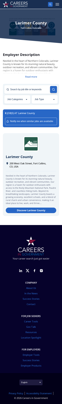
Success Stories (31, 298)
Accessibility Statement (39, 393)
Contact (31, 304)
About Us (31, 288)
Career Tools (31, 321)
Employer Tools (31, 354)
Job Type (39, 99)
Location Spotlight (31, 337)
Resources (31, 332)
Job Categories (15, 99)
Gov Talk (31, 326)
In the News (31, 293)
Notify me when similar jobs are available (31, 121)
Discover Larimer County (31, 210)
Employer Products (31, 365)
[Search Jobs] (53, 89)
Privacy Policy (16, 393)
